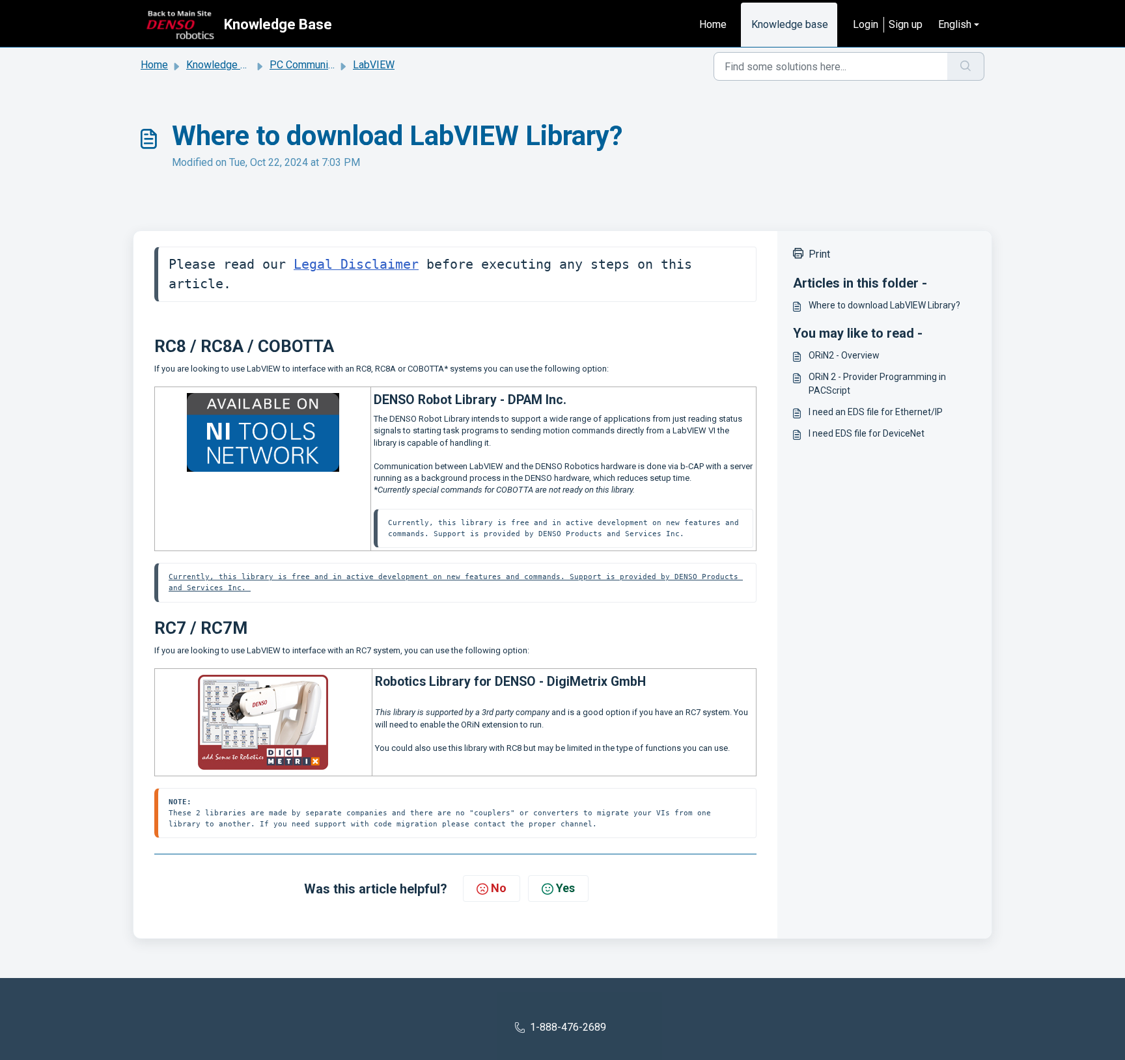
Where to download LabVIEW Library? (884, 305)
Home (713, 24)
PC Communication (312, 65)
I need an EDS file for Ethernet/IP (876, 412)
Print (819, 254)
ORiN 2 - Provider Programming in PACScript (877, 384)
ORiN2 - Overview (844, 355)
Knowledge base (789, 24)
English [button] (954, 24)
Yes (565, 888)
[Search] (965, 66)
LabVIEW (374, 65)
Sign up (906, 24)
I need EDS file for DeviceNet (866, 433)
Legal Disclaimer (356, 264)
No (499, 888)
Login (865, 24)
